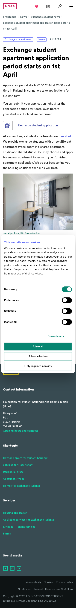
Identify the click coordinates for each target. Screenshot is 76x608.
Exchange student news (45, 17)
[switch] (67, 300)
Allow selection (38, 356)
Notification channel (30, 589)
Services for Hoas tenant (18, 465)
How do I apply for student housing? (25, 458)
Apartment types (13, 479)
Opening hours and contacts (20, 431)
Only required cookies (38, 365)
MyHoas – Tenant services (19, 527)
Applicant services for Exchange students (28, 520)
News (23, 17)
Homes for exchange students (21, 486)
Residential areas (13, 472)
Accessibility (33, 582)
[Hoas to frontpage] (10, 6)
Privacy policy (64, 582)
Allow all (38, 346)
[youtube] (19, 568)
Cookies (48, 582)
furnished (64, 136)
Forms (7, 533)
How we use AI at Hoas (59, 589)
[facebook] (5, 568)
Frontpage (9, 17)
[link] (48, 6)
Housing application (15, 513)
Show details (56, 336)
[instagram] (12, 568)
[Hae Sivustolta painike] (59, 6)
